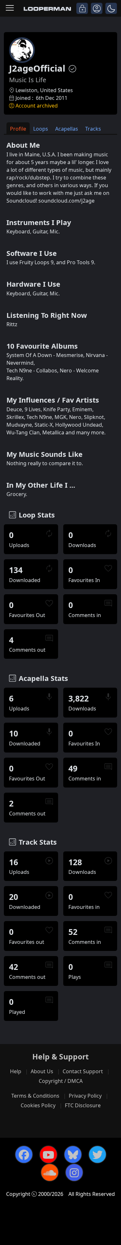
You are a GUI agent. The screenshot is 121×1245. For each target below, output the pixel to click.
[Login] (82, 8)
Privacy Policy (85, 1095)
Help (15, 1071)
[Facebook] (24, 1154)
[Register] (97, 8)
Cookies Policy (38, 1105)
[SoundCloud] (50, 1172)
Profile (18, 128)
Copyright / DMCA (61, 1080)
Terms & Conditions (35, 1095)
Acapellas (66, 128)
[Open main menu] (10, 8)
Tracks (93, 128)
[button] (111, 8)
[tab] (18, 128)
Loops (40, 128)
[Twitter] (97, 1154)
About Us (42, 1071)
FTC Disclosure (83, 1105)
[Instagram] (74, 1172)
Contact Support (83, 1071)
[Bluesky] (73, 1154)
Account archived (36, 105)
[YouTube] (48, 1154)
